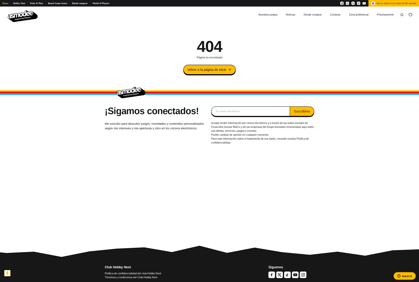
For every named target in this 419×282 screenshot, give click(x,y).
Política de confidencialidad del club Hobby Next (133, 273)
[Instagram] (347, 3)
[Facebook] (342, 3)
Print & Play (36, 3)
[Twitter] (279, 275)
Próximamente (385, 14)
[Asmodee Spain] (23, 14)
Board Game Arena (57, 3)
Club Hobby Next (118, 267)
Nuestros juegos (267, 14)
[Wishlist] (410, 15)
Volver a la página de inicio (207, 69)
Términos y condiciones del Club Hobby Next (131, 277)
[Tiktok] (358, 3)
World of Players (100, 3)
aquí (304, 127)
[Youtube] (364, 3)
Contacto (335, 14)
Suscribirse (302, 111)
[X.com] (353, 3)
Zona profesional (359, 14)
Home (5, 3)
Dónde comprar (80, 3)
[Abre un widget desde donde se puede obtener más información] (404, 276)
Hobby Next (19, 3)
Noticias (290, 14)
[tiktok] (287, 275)
